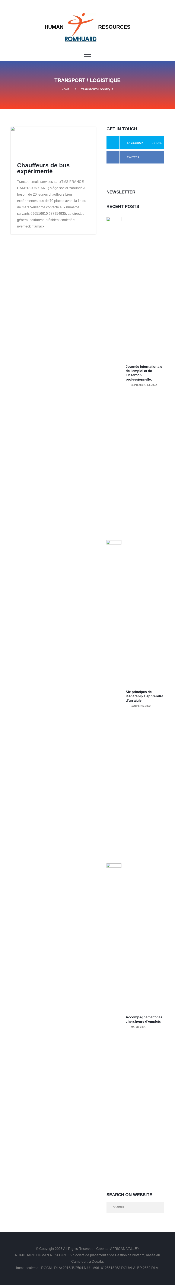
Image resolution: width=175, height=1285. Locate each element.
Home (65, 89)
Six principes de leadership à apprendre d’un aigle (144, 696)
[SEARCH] (159, 1207)
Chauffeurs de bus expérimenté (43, 168)
